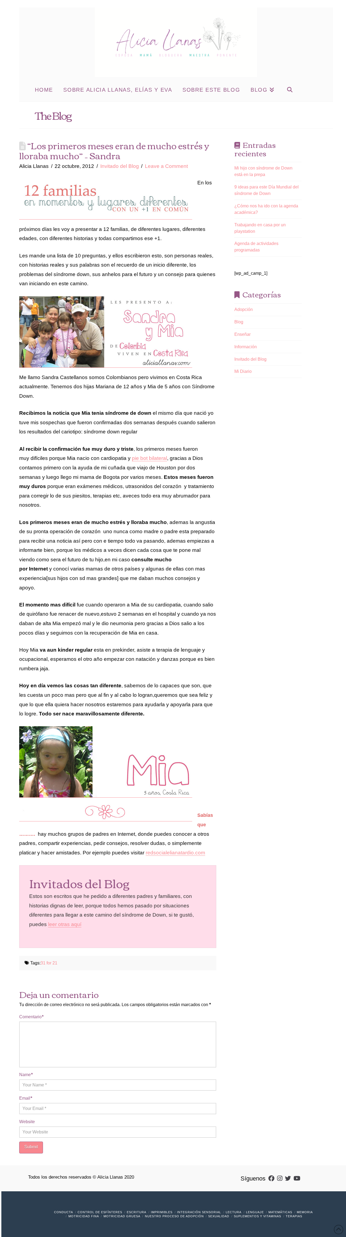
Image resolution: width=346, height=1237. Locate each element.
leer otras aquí (64, 924)
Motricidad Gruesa (122, 1216)
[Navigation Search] (290, 89)
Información (245, 346)
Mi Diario (243, 371)
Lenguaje (255, 1212)
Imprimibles (161, 1212)
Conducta (63, 1212)
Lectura (233, 1212)
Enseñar (242, 334)
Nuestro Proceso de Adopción (174, 1216)
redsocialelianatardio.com (175, 852)
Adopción (243, 309)
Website (27, 1121)
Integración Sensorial (199, 1212)
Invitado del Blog (119, 166)
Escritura (136, 1212)
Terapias (294, 1216)
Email (25, 1098)
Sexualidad (218, 1216)
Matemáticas (280, 1212)
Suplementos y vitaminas (257, 1216)
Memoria (305, 1212)
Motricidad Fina (83, 1216)
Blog (238, 322)
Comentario (31, 1016)
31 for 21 (49, 963)
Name (26, 1074)
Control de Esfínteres (100, 1212)
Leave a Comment (166, 166)
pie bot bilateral (149, 458)
